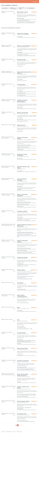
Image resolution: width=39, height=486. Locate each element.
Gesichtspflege (8, 431)
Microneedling (19, 431)
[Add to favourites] (14, 13)
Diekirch (13, 431)
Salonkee (3, 431)
